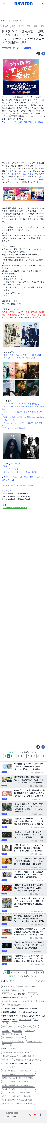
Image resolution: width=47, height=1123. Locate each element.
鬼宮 (3, 1026)
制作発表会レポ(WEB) (29, 1012)
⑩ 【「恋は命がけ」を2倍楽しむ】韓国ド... (18, 1103)
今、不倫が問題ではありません (13, 1038)
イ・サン (5, 1023)
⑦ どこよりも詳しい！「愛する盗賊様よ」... (18, 1092)
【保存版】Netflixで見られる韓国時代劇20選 (18, 1056)
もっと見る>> (9, 1067)
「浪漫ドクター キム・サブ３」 (22, 174)
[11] (42, 756)
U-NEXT (5, 1001)
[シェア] (43, 53)
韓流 (13, 26)
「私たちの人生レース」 (12, 358)
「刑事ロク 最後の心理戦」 (13, 417)
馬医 (36, 1019)
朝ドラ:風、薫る (8, 986)
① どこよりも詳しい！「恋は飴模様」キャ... (18, 1071)
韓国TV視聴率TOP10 (10, 1016)
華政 (19, 1026)
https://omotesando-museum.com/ (15, 257)
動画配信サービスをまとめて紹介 (27, 1060)
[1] (5, 756)
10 (38, 756)
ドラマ (21, 26)
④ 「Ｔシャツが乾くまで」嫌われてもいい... (18, 1082)
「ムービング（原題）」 (12, 469)
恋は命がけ (6, 1034)
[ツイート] (38, 53)
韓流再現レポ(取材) (10, 1012)
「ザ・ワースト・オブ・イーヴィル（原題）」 (21, 472)
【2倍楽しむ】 (36, 355)
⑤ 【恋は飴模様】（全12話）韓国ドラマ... (17, 1085)
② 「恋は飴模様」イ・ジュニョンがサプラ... (18, 1074)
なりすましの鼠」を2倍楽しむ (13, 1041)
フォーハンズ (7, 1045)
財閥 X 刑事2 (17, 1030)
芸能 (35, 26)
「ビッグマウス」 (9, 428)
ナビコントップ (6, 21)
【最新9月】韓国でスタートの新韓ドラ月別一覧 (20, 1008)
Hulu (24, 1001)
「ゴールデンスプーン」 (12, 423)
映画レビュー (7, 1060)
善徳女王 (27, 1026)
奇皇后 (11, 1026)
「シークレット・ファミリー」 (14, 404)
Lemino (15, 1001)
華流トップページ (9, 1049)
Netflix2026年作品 (19, 994)
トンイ (14, 1023)
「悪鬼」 (5, 466)
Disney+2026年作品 (10, 998)
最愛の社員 (18, 1034)
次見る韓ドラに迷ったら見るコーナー (15, 1052)
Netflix (5, 994)
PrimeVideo (26, 997)
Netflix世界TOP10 (10, 1019)
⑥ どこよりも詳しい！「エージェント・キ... (18, 1089)
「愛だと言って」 (9, 406)
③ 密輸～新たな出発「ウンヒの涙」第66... (17, 1078)
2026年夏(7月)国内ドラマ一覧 (13, 990)
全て (6, 26)
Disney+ (33, 994)
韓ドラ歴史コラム (37, 1001)
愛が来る (5, 1030)
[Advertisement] (23, 13)
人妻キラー (29, 1030)
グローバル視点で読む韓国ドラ (13, 1005)
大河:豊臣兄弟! (23, 986)
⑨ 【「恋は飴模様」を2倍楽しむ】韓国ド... (18, 1100)
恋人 (36, 1026)
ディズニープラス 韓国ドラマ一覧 (18, 485)
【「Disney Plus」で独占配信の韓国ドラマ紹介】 (23, 122)
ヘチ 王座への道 (25, 1019)
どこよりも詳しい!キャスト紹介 (33, 1016)
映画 (29, 26)
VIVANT (34, 986)
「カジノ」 (6, 412)
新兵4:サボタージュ (35, 1041)
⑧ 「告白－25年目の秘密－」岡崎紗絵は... (17, 1096)
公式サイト (8, 491)
